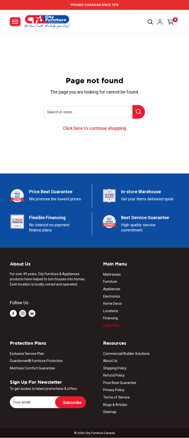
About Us (110, 361)
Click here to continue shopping (94, 128)
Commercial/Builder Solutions (126, 354)
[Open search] (150, 22)
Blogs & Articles (115, 405)
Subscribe (72, 402)
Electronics (111, 296)
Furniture (110, 282)
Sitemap (109, 412)
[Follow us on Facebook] (13, 313)
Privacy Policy (113, 390)
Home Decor (112, 303)
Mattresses (112, 274)
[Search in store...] (138, 112)
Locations (110, 311)
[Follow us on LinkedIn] (32, 313)
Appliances (111, 289)
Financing (110, 318)
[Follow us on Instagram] (22, 313)
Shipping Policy (114, 368)
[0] (170, 22)
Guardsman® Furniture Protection (36, 361)
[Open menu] (15, 21)
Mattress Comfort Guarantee (32, 368)
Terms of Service (116, 397)
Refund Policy (114, 375)
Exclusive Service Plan (27, 354)
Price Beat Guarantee (119, 383)
